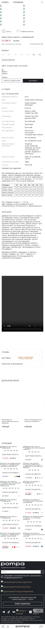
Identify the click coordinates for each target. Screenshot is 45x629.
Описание (7, 212)
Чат (38, 610)
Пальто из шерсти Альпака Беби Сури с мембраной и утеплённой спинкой (34, 474)
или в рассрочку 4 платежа (11, 44)
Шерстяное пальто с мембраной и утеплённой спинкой (34, 456)
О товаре (6, 89)
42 (9, 54)
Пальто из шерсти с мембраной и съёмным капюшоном (34, 509)
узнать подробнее (22, 604)
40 (3, 54)
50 (34, 54)
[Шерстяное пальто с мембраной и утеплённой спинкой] (34, 448)
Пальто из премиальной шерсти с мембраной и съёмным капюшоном (11, 473)
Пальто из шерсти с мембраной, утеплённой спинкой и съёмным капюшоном (11, 492)
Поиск (42, 2)
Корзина (42, 626)
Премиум (18, 2)
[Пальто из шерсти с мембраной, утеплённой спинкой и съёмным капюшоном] (11, 483)
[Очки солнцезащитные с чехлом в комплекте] (33, 399)
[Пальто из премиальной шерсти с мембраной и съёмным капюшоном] (11, 465)
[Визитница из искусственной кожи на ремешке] (11, 399)
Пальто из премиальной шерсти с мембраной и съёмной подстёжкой (11, 543)
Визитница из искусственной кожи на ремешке (10, 421)
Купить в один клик (12, 81)
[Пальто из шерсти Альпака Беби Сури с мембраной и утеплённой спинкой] (34, 465)
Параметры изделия (11, 168)
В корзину (33, 81)
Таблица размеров (8, 60)
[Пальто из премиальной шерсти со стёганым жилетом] (34, 518)
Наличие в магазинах (12, 364)
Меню (3, 626)
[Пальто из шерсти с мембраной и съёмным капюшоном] (34, 501)
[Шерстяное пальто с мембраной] (11, 447)
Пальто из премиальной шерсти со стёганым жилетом (34, 526)
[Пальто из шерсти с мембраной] (34, 482)
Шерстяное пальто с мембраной (11, 455)
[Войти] (8, 626)
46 (22, 54)
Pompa (5, 2)
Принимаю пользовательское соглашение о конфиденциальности (22, 577)
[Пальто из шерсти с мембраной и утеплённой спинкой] (34, 535)
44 (15, 54)
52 (40, 54)
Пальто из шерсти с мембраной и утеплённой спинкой (34, 543)
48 (28, 54)
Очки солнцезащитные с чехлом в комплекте (33, 420)
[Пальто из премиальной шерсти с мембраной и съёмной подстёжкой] (11, 535)
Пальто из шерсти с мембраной (34, 489)
